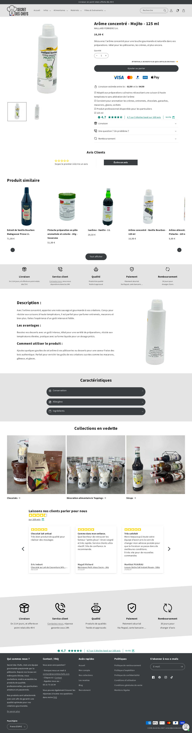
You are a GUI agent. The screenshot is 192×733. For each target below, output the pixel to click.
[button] (47, 10)
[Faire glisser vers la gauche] (13, 250)
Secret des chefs (158, 728)
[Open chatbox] (186, 727)
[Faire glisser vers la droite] (179, 250)
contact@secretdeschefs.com (56, 674)
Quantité (97, 50)
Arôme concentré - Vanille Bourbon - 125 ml (147, 232)
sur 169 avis (35, 519)
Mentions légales (122, 690)
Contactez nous (55, 281)
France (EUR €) (16, 726)
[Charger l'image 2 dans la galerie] (37, 111)
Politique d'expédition (124, 670)
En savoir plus (13, 711)
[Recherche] (165, 10)
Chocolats (12, 498)
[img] (97, 515)
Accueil (82, 665)
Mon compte (84, 670)
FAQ (55, 697)
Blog (81, 685)
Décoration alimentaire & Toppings (85, 498)
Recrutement (85, 690)
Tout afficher (96, 256)
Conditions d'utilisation (125, 680)
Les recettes (84, 680)
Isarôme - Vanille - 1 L (99, 230)
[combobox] (154, 10)
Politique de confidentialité (126, 675)
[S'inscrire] (182, 666)
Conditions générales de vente (128, 685)
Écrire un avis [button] (121, 162)
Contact (58, 677)
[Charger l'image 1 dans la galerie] (17, 111)
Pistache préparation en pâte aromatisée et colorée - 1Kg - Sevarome (63, 234)
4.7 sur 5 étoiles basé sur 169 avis (144, 117)
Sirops (129, 498)
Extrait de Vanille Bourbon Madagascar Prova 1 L (21, 232)
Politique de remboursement (127, 665)
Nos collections (86, 675)
